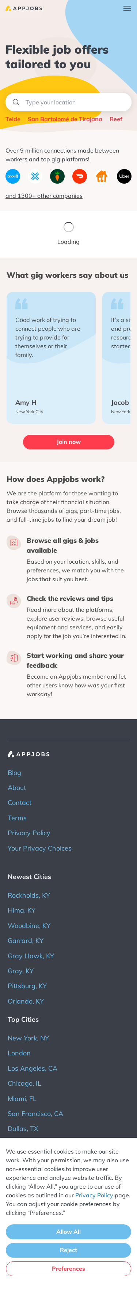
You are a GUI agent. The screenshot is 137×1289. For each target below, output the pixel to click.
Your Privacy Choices (40, 848)
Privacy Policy (29, 833)
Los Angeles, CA (32, 1068)
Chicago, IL (24, 1083)
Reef (116, 119)
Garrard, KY (25, 940)
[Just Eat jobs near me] (102, 181)
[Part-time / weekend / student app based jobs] (21, 8)
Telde (12, 119)
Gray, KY (21, 971)
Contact (19, 802)
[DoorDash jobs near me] (79, 181)
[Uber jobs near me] (124, 181)
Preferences (68, 1268)
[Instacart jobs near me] (57, 181)
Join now (69, 441)
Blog (14, 772)
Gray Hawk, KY (31, 956)
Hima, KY (21, 910)
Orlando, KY (26, 1001)
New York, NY (28, 1038)
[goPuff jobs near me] (12, 181)
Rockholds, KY (29, 895)
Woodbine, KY (29, 925)
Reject (68, 1250)
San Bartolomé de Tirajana (65, 119)
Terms (17, 818)
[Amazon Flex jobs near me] (35, 181)
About (17, 787)
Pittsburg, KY (27, 986)
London (19, 1053)
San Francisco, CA (35, 1113)
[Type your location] (68, 102)
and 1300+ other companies (44, 195)
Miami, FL (22, 1098)
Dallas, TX (23, 1128)
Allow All (68, 1231)
